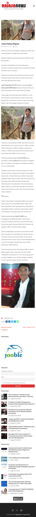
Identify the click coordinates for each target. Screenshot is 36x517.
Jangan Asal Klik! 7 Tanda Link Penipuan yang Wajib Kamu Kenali (21, 420)
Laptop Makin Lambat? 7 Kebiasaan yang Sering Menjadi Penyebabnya (21, 427)
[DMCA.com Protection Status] (18, 498)
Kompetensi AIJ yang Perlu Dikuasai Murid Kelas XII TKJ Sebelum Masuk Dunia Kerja (19, 411)
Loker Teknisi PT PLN (28, 327)
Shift (16, 46)
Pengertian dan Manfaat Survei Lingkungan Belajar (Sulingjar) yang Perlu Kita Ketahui (21, 466)
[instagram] (17, 510)
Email (2, 377)
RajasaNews (19, 514)
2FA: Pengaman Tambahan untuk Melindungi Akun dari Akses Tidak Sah (20, 395)
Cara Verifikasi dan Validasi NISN (18, 458)
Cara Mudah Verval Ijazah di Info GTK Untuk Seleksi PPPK (20, 475)
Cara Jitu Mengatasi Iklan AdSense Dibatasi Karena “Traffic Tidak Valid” (20, 482)
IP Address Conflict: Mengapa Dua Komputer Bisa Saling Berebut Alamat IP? (21, 403)
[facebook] (13, 510)
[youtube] (21, 510)
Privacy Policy (26, 514)
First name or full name (7, 371)
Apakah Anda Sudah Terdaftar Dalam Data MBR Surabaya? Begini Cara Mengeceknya (20, 449)
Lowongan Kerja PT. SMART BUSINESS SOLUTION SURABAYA (20, 490)
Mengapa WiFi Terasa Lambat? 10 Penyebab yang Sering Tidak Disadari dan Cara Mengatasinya (20, 436)
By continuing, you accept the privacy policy (14, 383)
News (11, 318)
